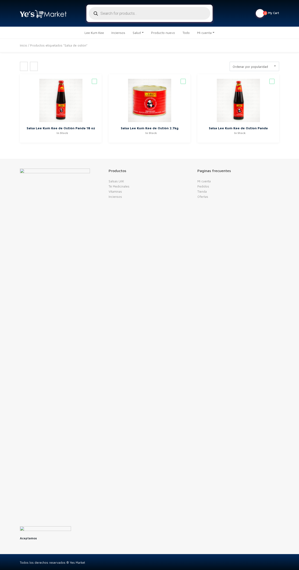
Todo (186, 33)
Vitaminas (115, 191)
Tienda (202, 191)
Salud (137, 33)
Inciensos (118, 33)
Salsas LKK (116, 181)
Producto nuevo (163, 33)
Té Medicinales (119, 186)
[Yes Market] (43, 13)
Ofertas (202, 196)
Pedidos (203, 186)
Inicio (23, 45)
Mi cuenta (204, 33)
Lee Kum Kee (94, 33)
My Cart (271, 13)
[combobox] (254, 66)
